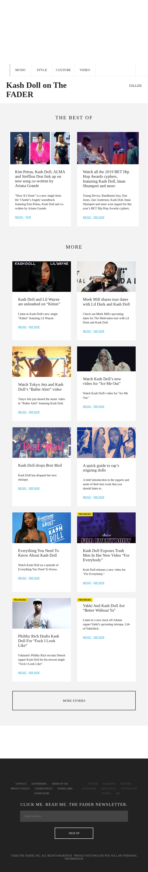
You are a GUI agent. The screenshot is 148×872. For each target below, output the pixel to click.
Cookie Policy (44, 788)
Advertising (39, 783)
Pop (28, 217)
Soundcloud (129, 788)
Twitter (93, 783)
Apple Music (108, 788)
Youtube (125, 783)
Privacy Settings (86, 855)
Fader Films (41, 793)
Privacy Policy (20, 788)
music (19, 217)
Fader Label (65, 788)
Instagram (89, 788)
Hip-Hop (99, 217)
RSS (118, 793)
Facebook (109, 783)
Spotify (106, 793)
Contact (21, 783)
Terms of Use (60, 783)
